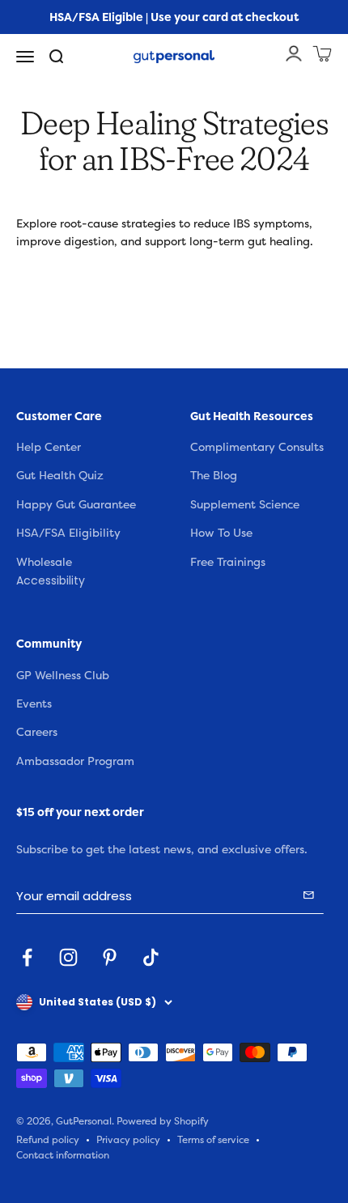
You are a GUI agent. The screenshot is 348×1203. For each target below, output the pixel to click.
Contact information (62, 1156)
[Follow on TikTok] (151, 957)
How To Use (221, 533)
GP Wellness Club (62, 675)
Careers (36, 732)
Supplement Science (244, 505)
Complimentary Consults (257, 447)
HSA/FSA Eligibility (68, 533)
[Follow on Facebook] (27, 957)
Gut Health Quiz (60, 475)
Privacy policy (128, 1140)
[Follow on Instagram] (68, 957)
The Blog (213, 475)
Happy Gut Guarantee (76, 505)
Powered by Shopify (163, 1122)
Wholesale (44, 562)
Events (34, 704)
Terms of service (213, 1140)
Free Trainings (227, 562)
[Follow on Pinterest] (110, 957)
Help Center (48, 447)
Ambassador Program (75, 761)
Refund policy (47, 1140)
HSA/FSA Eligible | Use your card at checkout (174, 17)
